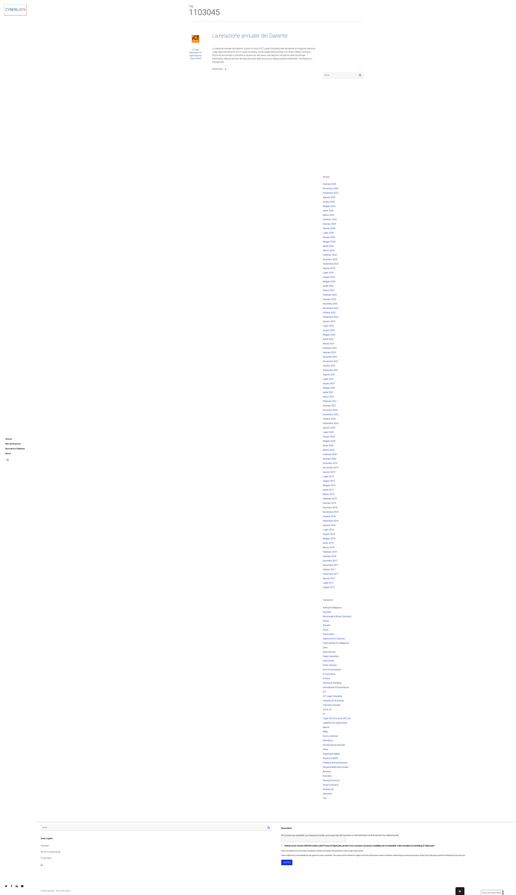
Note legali (45, 846)
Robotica (327, 776)
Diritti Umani (328, 660)
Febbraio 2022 (330, 348)
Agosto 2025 (329, 197)
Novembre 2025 (330, 188)
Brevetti (326, 625)
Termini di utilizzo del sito (50, 852)
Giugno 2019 (329, 481)
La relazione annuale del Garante (249, 36)
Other (325, 749)
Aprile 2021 (328, 392)
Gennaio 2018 (329, 556)
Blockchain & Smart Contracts (337, 616)
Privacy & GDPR (195, 58)
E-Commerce (329, 674)
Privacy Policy (46, 858)
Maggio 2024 (329, 241)
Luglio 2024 (328, 233)
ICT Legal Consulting (332, 696)
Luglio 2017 (328, 583)
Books (326, 621)
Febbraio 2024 (330, 255)
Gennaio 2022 (329, 352)
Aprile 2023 (328, 286)
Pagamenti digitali (331, 754)
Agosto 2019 (329, 472)
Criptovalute (328, 634)
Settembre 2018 (330, 521)
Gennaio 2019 (329, 503)
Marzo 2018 (328, 547)
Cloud (325, 629)
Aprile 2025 (328, 210)
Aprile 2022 (328, 339)
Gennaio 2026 (329, 184)
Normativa (328, 740)
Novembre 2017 (330, 565)
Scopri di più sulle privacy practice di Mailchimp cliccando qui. (442, 855)
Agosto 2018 (329, 525)
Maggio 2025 (329, 206)
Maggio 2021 (329, 388)
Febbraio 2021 (330, 401)
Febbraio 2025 (330, 219)
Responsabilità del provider (335, 767)
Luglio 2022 (328, 326)
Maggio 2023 (329, 281)
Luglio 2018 (328, 529)
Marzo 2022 (328, 343)
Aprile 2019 (328, 490)
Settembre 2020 (330, 423)
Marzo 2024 (328, 250)
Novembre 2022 (330, 308)
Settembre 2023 (330, 264)
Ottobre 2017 (329, 569)
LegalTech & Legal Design (335, 723)
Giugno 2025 (329, 201)
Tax (324, 798)
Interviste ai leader (331, 705)
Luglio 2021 (328, 379)
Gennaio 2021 (329, 405)
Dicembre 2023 (330, 259)
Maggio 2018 (329, 538)
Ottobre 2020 (329, 419)
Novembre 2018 (330, 512)
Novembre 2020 (330, 414)
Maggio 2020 (329, 441)
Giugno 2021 (329, 383)
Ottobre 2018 (329, 516)
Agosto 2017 (329, 578)
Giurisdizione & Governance (336, 687)
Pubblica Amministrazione (335, 762)
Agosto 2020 (329, 427)
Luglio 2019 (328, 476)
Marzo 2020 (328, 450)
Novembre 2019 (330, 467)
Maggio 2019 (329, 485)
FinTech (326, 678)
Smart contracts (330, 785)
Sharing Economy (331, 780)
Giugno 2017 (329, 587)
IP (324, 714)
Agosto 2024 (329, 228)
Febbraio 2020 (330, 454)
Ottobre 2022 (329, 312)
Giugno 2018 (329, 534)
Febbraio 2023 (330, 295)
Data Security (329, 652)
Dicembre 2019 (330, 463)
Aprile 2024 (328, 246)
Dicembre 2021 (330, 357)
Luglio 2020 (328, 432)
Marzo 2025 (328, 215)
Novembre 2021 (330, 361)
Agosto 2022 (329, 321)
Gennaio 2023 (329, 299)
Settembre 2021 (330, 370)
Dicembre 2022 (330, 303)
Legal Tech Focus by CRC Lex (337, 718)
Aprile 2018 (328, 543)
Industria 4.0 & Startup (333, 700)
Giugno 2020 (329, 436)
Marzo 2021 (328, 396)
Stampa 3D (328, 789)
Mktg (325, 731)
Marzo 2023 (328, 290)
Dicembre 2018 (330, 507)
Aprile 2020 (328, 445)
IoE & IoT (327, 709)
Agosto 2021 (329, 374)
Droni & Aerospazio (332, 669)
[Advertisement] (331, 48)
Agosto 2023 (329, 268)
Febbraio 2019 (330, 498)
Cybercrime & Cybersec (334, 638)
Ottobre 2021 (329, 365)
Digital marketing (330, 656)
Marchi (326, 727)
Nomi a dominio (330, 736)
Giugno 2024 (329, 237)
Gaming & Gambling (332, 683)
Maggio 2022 (329, 334)
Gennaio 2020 (329, 459)
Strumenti (327, 793)
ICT (324, 691)
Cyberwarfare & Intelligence (336, 643)
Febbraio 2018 (330, 552)
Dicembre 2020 (330, 410)
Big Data (327, 612)
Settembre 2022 (330, 317)
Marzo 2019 (328, 494)
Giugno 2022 (329, 330)
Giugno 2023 (329, 277)
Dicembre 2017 (330, 560)
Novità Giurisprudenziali (334, 745)
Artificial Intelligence (332, 607)
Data (325, 647)
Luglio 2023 (328, 272)
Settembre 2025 (330, 193)
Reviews (327, 771)
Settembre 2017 (330, 574)
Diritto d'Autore (330, 665)
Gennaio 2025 (329, 224)
